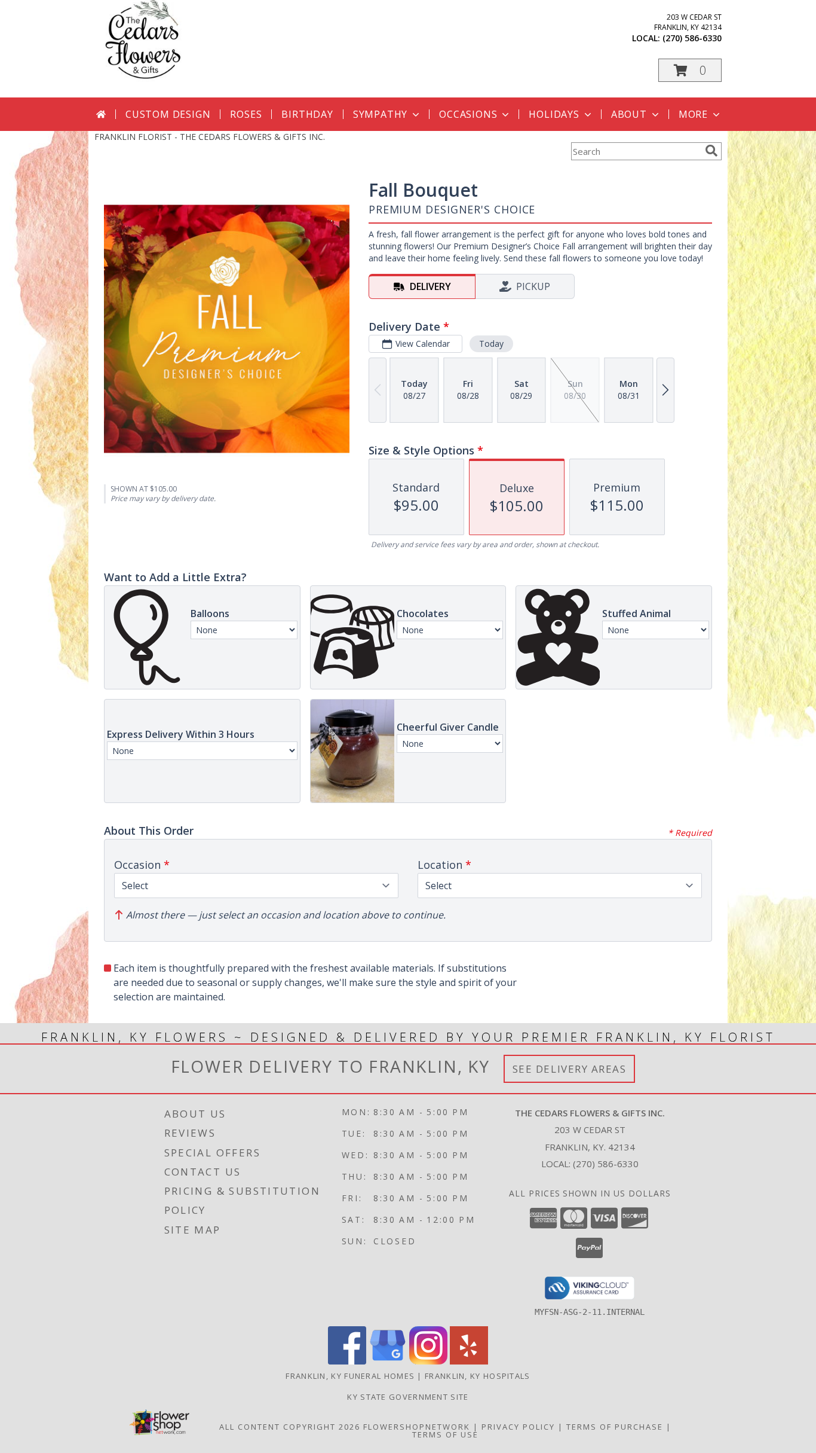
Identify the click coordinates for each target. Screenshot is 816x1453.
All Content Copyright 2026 (289, 1426)
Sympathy (380, 114)
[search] (711, 150)
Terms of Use (445, 1434)
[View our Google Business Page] (388, 1361)
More (693, 114)
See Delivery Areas (570, 1069)
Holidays (554, 114)
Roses (246, 114)
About (629, 114)
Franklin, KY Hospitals (477, 1375)
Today (491, 343)
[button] (690, 70)
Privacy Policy (518, 1426)
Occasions (468, 114)
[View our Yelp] (469, 1361)
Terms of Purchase (614, 1426)
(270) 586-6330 (692, 38)
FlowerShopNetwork (416, 1426)
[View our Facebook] (347, 1361)
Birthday (307, 114)
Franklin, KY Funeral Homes (350, 1375)
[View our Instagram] (428, 1361)
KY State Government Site (407, 1396)
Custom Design (167, 114)
